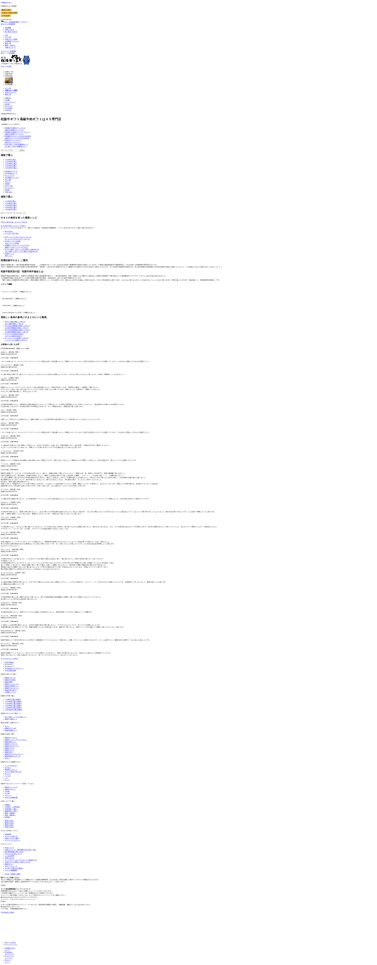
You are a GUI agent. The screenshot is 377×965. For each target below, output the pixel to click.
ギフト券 (8, 37)
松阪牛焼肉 (9, 682)
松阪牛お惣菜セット (12, 686)
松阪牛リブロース (11, 744)
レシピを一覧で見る (12, 233)
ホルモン (8, 767)
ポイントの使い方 (11, 836)
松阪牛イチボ (9, 748)
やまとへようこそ (11, 866)
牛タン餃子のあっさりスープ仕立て (13, 226)
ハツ (6, 778)
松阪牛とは (9, 864)
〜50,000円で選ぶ (11, 168)
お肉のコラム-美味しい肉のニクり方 (17, 862)
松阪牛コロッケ (10, 789)
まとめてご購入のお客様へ (14, 868)
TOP (6, 35)
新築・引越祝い (10, 813)
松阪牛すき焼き (10, 680)
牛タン (7, 758)
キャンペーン (9, 954)
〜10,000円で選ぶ (11, 161)
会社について (9, 847)
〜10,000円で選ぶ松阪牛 (13, 701)
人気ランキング (10, 92)
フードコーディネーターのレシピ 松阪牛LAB (21, 860)
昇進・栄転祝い (10, 815)
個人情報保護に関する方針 (14, 852)
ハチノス (8, 795)
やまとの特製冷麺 (11, 797)
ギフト (7, 726)
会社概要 (8, 27)
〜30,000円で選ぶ (11, 166)
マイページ (5, 51)
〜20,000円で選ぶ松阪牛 (13, 703)
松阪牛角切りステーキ (12, 756)
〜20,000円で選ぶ (11, 163)
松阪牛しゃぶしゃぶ (12, 684)
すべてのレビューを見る (9, 658)
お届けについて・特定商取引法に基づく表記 (20, 850)
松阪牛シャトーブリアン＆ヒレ (16, 740)
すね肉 (7, 791)
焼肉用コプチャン (11, 769)
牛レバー (8, 774)
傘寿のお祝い (9, 823)
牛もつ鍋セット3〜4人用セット (16, 717)
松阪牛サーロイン (11, 738)
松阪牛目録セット (11, 730)
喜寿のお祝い (9, 821)
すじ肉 (7, 793)
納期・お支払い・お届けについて (16, 939)
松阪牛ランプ (9, 750)
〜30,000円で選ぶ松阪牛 (13, 705)
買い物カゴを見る (11, 32)
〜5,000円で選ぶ (10, 159)
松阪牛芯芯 (9, 752)
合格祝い (8, 805)
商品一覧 (8, 43)
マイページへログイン (12, 840)
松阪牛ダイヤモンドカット (14, 754)
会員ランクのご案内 (12, 838)
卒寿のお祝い (9, 827)
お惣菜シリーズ (10, 692)
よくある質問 (9, 856)
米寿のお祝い (9, 825)
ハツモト (8, 776)
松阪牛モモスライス (12, 746)
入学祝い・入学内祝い (12, 807)
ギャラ (7, 780)
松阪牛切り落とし (11, 690)
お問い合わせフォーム (12, 935)
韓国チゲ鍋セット (11, 719)
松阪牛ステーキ (10, 678)
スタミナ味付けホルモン (13, 772)
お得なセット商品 (11, 39)
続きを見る (9, 231)
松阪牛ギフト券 (10, 728)
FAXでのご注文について (13, 854)
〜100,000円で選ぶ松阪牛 (13, 710)
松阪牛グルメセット (12, 688)
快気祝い (8, 817)
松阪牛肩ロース (10, 742)
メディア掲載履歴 (11, 870)
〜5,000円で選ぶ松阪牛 (13, 699)
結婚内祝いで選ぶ (11, 811)
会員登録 (8, 834)
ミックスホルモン (11, 765)
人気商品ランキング (12, 41)
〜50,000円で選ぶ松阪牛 (13, 707)
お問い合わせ (9, 30)
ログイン (24, 22)
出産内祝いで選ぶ (11, 809)
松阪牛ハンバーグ (11, 787)
